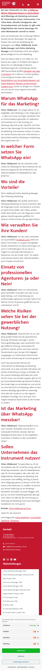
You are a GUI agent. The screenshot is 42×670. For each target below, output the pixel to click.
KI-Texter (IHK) (8, 605)
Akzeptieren (21, 650)
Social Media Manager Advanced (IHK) (16, 589)
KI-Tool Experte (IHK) (10, 597)
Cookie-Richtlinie (12, 667)
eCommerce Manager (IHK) (12, 582)
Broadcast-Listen (23, 240)
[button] (37, 4)
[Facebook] (4, 559)
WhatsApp (14, 520)
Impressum (31, 667)
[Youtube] (15, 559)
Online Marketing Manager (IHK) (14, 571)
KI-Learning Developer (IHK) (13, 608)
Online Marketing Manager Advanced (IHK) (18, 574)
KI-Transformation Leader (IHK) (14, 612)
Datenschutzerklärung (22, 667)
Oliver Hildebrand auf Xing (20, 508)
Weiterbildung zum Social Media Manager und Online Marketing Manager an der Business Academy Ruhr (20, 83)
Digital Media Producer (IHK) (13, 593)
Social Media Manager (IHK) (13, 586)
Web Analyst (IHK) (9, 578)
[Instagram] (8, 559)
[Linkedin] (11, 559)
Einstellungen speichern (21, 662)
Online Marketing (22, 517)
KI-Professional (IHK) (10, 601)
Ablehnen (21, 656)
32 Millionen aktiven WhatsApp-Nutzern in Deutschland (20, 11)
